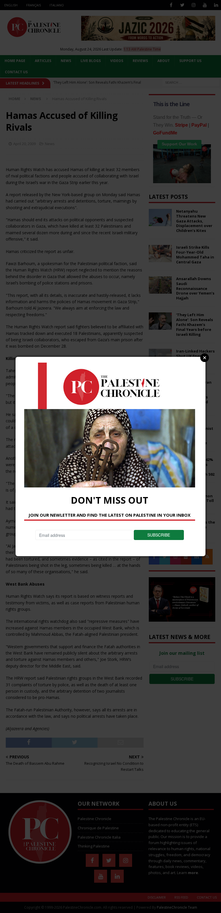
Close (204, 357)
